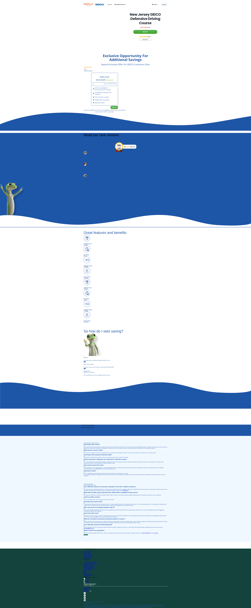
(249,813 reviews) (88, 70)
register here (126, 490)
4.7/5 (85, 69)
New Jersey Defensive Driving (91, 563)
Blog (85, 572)
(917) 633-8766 (146, 533)
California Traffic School (89, 564)
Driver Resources (88, 558)
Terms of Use (87, 588)
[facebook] (85, 593)
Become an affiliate (88, 575)
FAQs (85, 571)
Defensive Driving (88, 551)
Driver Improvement (88, 556)
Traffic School (87, 552)
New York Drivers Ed (88, 569)
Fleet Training (87, 557)
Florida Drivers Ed (88, 570)
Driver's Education (88, 555)
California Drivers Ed (88, 568)
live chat (156, 533)
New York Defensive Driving (90, 562)
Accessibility (86, 591)
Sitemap (86, 589)
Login (164, 4)
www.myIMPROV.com (89, 528)
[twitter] (85, 598)
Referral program (88, 573)
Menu (109, 4)
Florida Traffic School (89, 565)
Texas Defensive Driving (89, 566)
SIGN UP (145, 32)
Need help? (86, 576)
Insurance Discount (88, 553)
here (161, 510)
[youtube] (85, 600)
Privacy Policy (87, 587)
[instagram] (85, 596)
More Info (145, 39)
